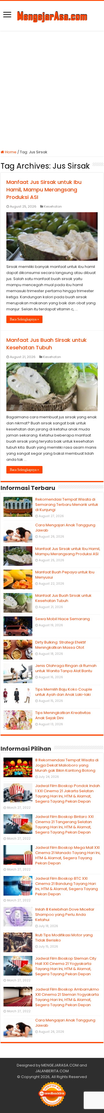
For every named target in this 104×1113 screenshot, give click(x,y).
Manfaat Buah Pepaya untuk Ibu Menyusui (64, 574)
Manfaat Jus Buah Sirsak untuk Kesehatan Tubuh (46, 343)
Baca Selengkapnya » (24, 319)
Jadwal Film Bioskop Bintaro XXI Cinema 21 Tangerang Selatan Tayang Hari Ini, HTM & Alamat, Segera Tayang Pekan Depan (64, 824)
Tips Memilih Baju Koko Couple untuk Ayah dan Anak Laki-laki (63, 692)
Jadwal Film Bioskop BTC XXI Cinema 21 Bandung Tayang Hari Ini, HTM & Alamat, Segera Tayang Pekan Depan (66, 886)
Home (10, 152)
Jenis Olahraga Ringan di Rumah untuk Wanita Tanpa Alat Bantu (65, 668)
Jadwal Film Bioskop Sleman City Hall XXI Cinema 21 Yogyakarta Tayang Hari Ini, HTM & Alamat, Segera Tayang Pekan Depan (65, 966)
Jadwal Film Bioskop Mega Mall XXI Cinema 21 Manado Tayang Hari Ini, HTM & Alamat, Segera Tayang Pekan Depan (68, 855)
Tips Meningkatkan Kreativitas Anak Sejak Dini (63, 715)
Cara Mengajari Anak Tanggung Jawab (65, 527)
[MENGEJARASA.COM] (52, 16)
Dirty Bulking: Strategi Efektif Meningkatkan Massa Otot (60, 645)
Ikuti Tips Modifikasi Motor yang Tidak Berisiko (64, 937)
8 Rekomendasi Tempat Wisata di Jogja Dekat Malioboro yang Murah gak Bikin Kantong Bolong (67, 765)
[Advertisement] (52, 90)
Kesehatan (53, 206)
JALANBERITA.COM (52, 1071)
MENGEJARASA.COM (60, 1065)
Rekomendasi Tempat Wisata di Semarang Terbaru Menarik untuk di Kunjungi (66, 504)
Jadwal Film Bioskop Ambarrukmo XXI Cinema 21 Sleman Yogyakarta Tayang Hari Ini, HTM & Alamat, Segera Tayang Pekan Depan (67, 997)
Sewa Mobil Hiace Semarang (62, 619)
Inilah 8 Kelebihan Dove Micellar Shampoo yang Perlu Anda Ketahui (64, 914)
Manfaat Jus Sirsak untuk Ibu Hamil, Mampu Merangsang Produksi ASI (43, 189)
